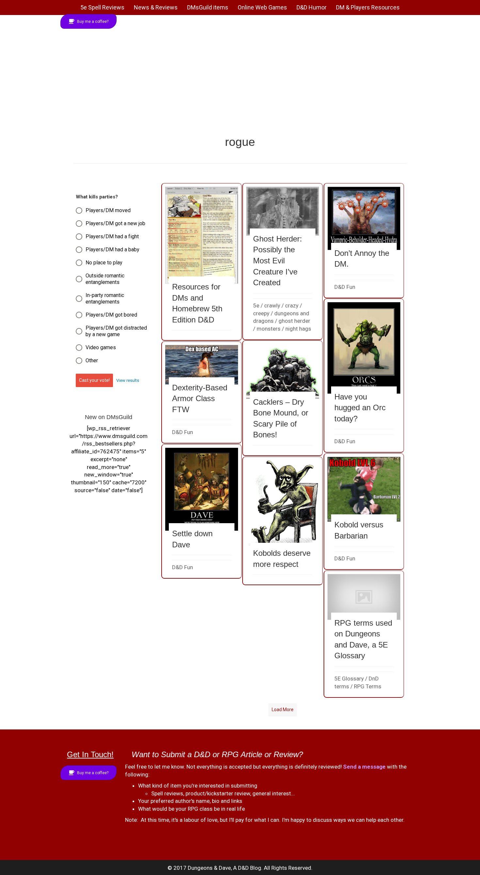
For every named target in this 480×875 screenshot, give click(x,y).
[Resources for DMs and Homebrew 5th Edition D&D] (202, 261)
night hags (298, 328)
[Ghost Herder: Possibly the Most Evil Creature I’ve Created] (283, 261)
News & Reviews (156, 7)
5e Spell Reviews (102, 7)
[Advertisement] (240, 85)
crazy (291, 305)
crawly (272, 305)
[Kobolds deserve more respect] (283, 521)
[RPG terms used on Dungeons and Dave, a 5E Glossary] (364, 634)
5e (256, 305)
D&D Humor (311, 7)
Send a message (364, 766)
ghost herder (294, 321)
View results (127, 380)
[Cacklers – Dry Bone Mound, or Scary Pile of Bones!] (283, 398)
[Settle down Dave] (202, 511)
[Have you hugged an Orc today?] (364, 375)
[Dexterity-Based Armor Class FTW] (202, 392)
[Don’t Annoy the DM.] (364, 240)
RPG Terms (367, 686)
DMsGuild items (207, 7)
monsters (268, 328)
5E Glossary (349, 678)
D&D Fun (344, 287)
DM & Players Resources (368, 7)
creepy (261, 313)
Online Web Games (262, 7)
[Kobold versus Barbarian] (364, 511)
